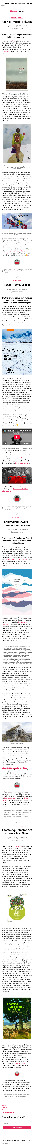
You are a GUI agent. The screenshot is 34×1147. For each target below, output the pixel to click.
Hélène (25, 768)
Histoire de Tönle (20, 813)
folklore (22, 269)
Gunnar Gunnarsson (9, 813)
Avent (9, 811)
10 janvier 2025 (23, 289)
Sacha (13, 26)
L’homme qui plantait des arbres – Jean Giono (17, 832)
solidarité (6, 818)
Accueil (4, 1105)
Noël (27, 816)
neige (24, 508)
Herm (16, 743)
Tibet (20, 281)
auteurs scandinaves (9, 269)
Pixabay (22, 743)
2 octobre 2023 (23, 838)
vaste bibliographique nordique (23, 234)
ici (21, 457)
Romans (20, 18)
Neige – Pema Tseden (17, 285)
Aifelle (14, 41)
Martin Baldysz (21, 271)
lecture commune (12, 1096)
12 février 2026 (23, 26)
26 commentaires (18, 29)
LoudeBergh (17, 768)
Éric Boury (18, 811)
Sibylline (18, 168)
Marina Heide (13, 271)
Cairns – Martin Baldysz (17, 21)
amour (5, 811)
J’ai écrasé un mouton (22, 463)
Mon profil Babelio (8, 1112)
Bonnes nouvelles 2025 (20, 489)
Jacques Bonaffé (21, 1095)
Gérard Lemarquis (27, 811)
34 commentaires (18, 292)
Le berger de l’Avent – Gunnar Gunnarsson (17, 524)
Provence (24, 1096)
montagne (29, 271)
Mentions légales (7, 1110)
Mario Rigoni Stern (17, 816)
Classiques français (14, 826)
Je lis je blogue (6, 491)
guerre (15, 1095)
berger (17, 269)
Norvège (14, 18)
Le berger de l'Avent (15, 814)
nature (20, 1096)
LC (8, 271)
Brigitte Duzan (22, 506)
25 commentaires (18, 532)
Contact (4, 1107)
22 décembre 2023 (23, 530)
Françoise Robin (17, 508)
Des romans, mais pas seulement (17, 3)
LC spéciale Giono (19, 1063)
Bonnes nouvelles (12, 506)
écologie (10, 1095)
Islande (14, 518)
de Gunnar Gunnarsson (14, 252)
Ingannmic (6, 51)
